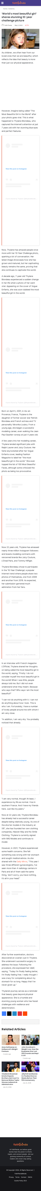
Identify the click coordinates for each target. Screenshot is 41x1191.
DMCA (30, 1177)
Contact (23, 1177)
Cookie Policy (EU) (20, 1181)
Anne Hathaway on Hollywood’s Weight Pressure (10, 1049)
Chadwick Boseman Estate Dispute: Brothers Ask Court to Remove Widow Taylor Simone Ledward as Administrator (10, 1079)
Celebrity (11, 9)
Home (5, 9)
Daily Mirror (21, 861)
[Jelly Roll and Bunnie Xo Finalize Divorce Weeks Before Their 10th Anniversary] (30, 1067)
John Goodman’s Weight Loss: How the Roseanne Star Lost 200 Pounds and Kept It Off (30, 1051)
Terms (17, 1177)
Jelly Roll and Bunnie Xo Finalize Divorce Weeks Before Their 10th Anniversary (29, 1077)
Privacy (11, 1177)
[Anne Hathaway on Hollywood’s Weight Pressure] (11, 1040)
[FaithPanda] (18, 3)
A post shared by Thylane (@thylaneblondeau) (22, 199)
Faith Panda (8, 25)
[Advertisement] (20, 88)
